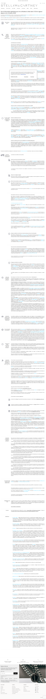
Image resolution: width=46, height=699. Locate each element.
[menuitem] (3, 8)
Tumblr (37, 691)
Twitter (37, 687)
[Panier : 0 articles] (44, 3)
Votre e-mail (2, 671)
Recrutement (14, 687)
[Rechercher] (40, 3)
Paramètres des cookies (15, 691)
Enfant (11, 678)
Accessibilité (13, 693)
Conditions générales (15, 692)
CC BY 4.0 (36, 511)
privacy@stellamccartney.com (16, 126)
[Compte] (42, 3)
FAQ (1, 691)
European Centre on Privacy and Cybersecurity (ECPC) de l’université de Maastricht (23, 511)
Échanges (2, 687)
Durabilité (16, 678)
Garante (35, 404)
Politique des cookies (23, 74)
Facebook (37, 686)
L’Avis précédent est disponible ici (16, 506)
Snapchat (37, 692)
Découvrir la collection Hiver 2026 (23, 0)
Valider (15, 673)
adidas (7, 678)
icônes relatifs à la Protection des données (33, 510)
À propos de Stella (26, 686)
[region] (23, 74)
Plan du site (13, 686)
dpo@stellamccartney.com (40, 399)
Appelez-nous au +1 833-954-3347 (38, 661)
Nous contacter (3, 692)
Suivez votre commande (4, 693)
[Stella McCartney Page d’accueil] (19, 6)
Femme (3, 678)
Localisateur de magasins (7, 661)
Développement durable (27, 691)
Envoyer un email (23, 661)
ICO (28, 404)
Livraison (2, 686)
